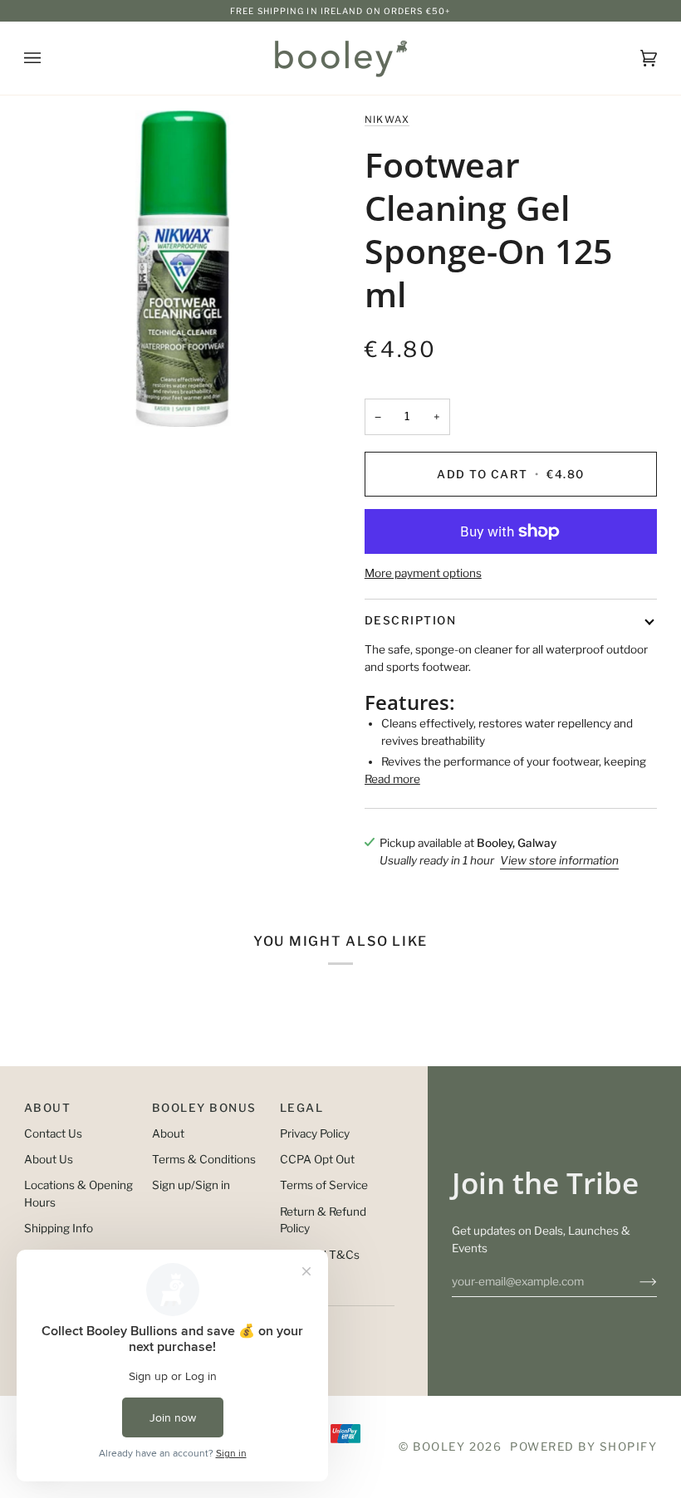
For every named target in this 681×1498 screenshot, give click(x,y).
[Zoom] (182, 268)
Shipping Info (58, 1228)
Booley (439, 1446)
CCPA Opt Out (317, 1159)
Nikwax (387, 119)
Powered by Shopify (583, 1446)
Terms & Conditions (204, 1159)
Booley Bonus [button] (204, 1107)
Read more (392, 779)
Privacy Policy (315, 1133)
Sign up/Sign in (191, 1185)
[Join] (635, 1281)
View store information (559, 860)
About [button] (47, 1107)
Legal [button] (301, 1107)
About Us (48, 1159)
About (168, 1133)
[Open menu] (49, 58)
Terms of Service (324, 1185)
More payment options (423, 573)
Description (410, 620)
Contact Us (53, 1133)
